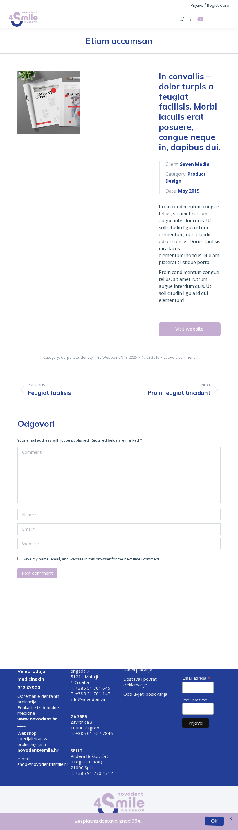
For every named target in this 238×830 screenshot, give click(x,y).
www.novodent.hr (37, 719)
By (117, 357)
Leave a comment (179, 357)
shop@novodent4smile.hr (42, 764)
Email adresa (196, 678)
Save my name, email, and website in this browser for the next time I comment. (91, 559)
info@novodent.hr (88, 699)
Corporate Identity (77, 357)
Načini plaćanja (137, 670)
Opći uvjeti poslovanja (145, 694)
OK (214, 821)
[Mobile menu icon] (220, 19)
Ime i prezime (194, 700)
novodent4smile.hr (38, 750)
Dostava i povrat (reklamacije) (140, 682)
